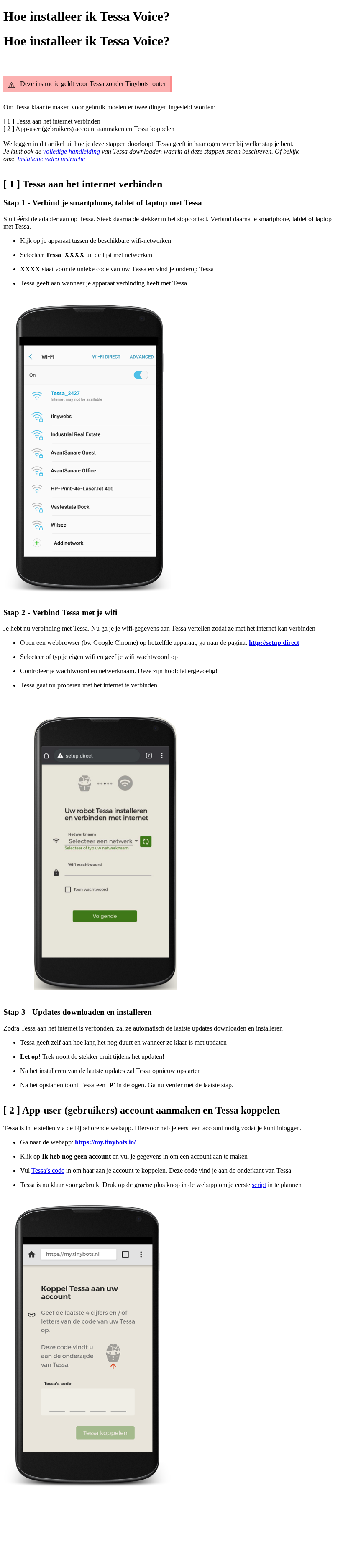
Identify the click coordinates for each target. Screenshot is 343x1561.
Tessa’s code (47, 1170)
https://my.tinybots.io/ (105, 1142)
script (259, 1184)
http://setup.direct (274, 642)
